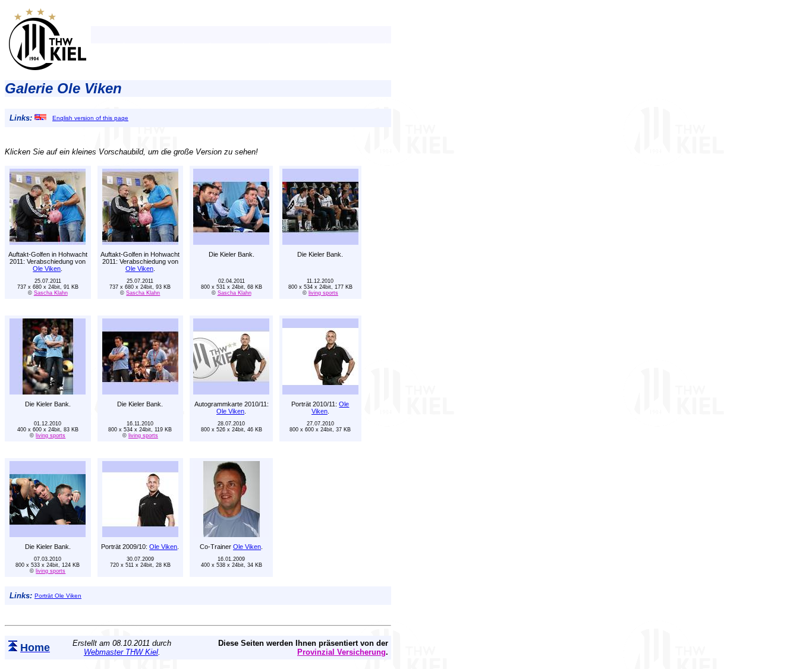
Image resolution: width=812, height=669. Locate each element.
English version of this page (90, 118)
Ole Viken (47, 268)
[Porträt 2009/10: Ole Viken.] (140, 534)
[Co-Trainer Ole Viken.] (231, 534)
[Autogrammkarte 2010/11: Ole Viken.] (231, 391)
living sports (323, 293)
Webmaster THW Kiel (121, 652)
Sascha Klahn (51, 293)
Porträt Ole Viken (57, 595)
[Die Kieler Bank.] (231, 241)
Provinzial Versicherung (341, 652)
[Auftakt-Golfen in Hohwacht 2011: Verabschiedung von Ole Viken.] (48, 241)
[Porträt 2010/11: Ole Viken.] (320, 391)
